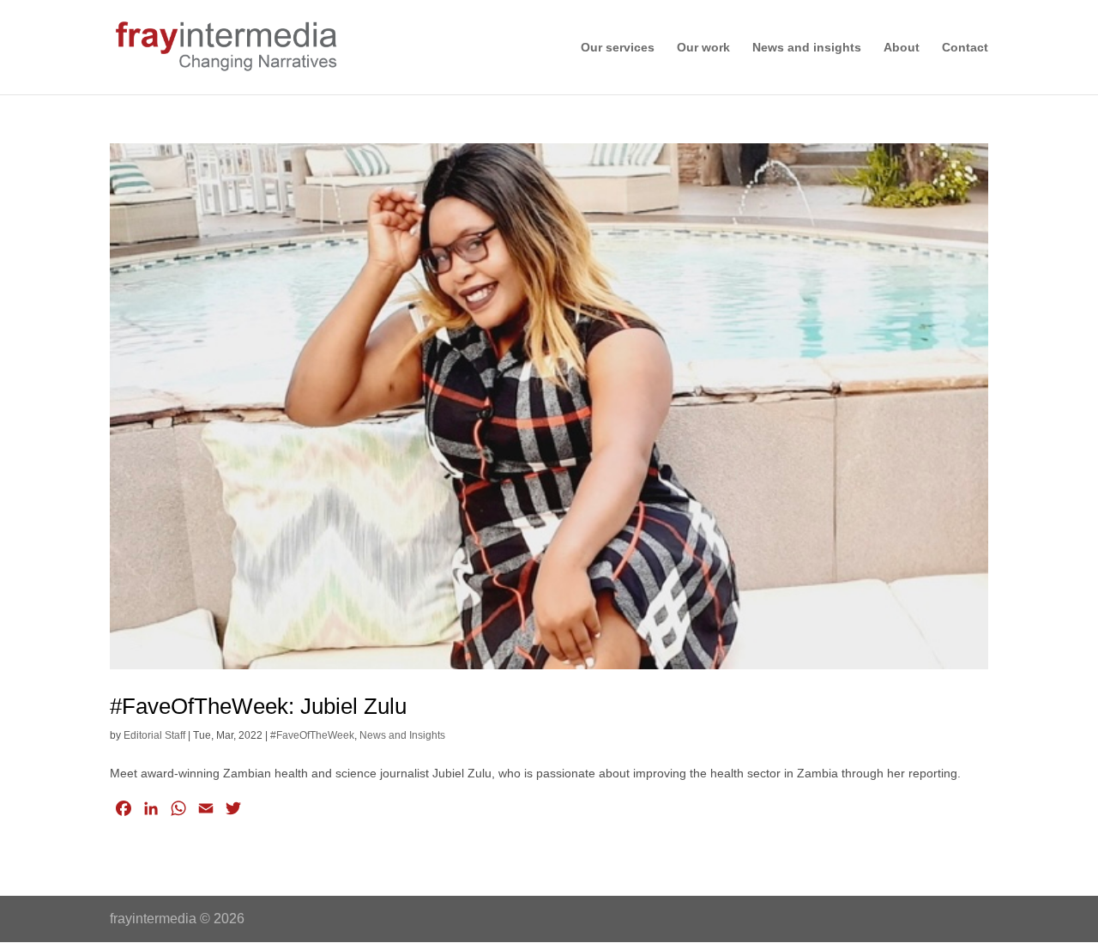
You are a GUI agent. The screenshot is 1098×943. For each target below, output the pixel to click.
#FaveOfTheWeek (312, 735)
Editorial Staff (154, 735)
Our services (618, 47)
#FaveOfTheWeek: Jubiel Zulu (258, 706)
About (902, 47)
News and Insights (402, 735)
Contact (965, 47)
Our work (703, 47)
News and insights (806, 47)
